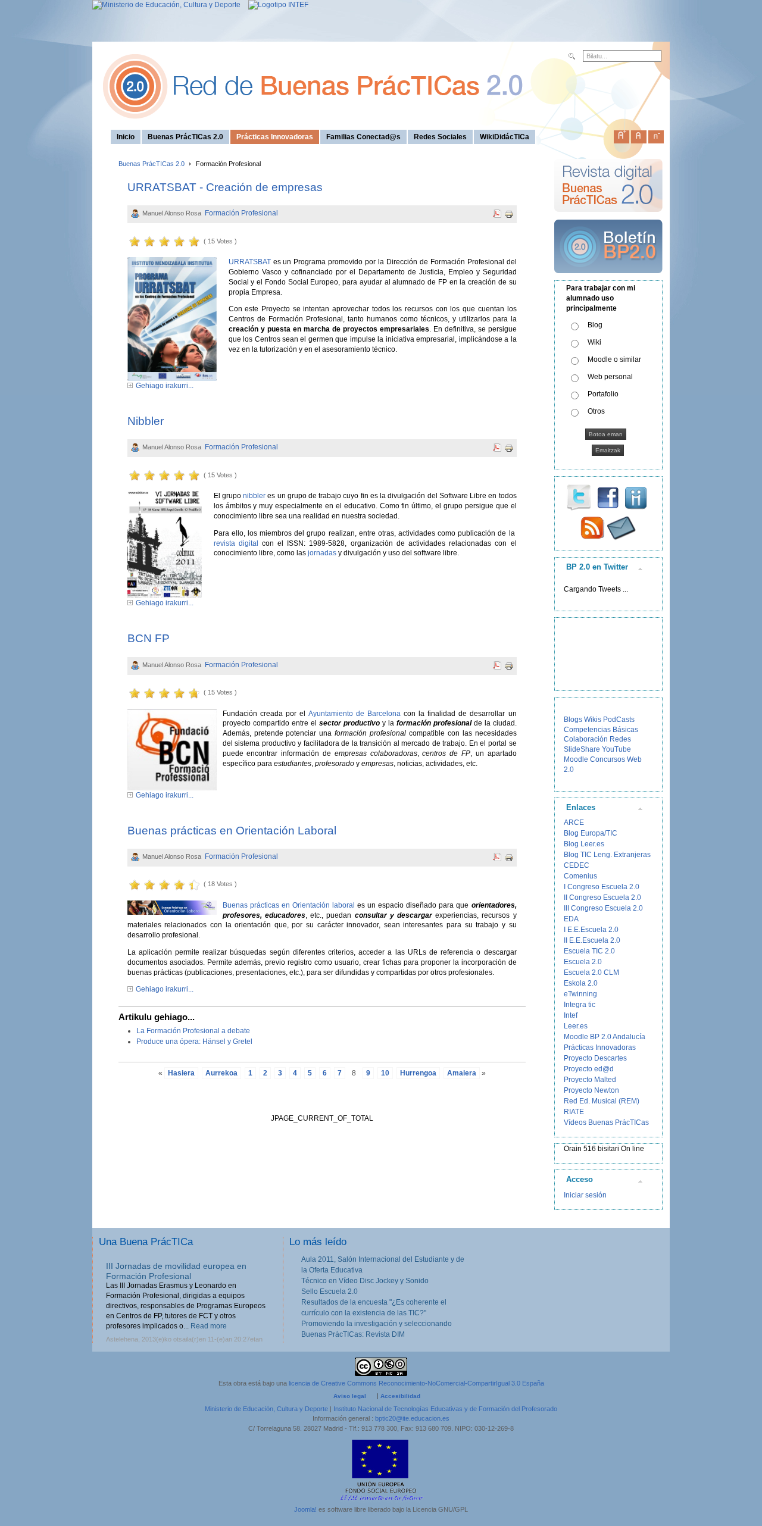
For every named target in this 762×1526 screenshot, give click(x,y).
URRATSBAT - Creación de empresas (225, 187)
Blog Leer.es (584, 844)
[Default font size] (639, 134)
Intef (570, 1015)
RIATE (574, 1112)
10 (385, 1073)
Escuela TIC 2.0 (589, 951)
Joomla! (305, 1509)
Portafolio (603, 394)
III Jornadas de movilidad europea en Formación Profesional (176, 1271)
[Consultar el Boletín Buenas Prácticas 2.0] (608, 278)
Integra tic (579, 1004)
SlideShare (582, 749)
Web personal (610, 377)
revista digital (236, 543)
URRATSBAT (250, 262)
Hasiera (181, 1073)
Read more (208, 1326)
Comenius (580, 876)
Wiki (594, 342)
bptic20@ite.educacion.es (412, 1418)
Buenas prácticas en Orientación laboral (289, 905)
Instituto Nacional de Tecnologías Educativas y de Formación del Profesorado (445, 1408)
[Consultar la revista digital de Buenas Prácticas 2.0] (608, 217)
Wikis (592, 719)
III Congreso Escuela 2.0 (603, 908)
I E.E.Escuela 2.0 (591, 929)
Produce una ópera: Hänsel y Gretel (194, 1041)
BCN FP (148, 638)
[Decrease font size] (656, 134)
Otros (596, 411)
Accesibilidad (400, 1396)
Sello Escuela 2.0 (329, 1291)
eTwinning (580, 994)
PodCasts (619, 719)
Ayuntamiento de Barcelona (354, 713)
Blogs (573, 719)
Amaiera (461, 1073)
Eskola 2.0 (581, 983)
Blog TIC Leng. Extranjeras (607, 854)
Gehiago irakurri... (164, 386)
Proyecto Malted (590, 1079)
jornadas (322, 553)
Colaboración (586, 739)
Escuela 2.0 (583, 962)
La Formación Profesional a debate (193, 1031)
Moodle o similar (614, 359)
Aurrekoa (221, 1073)
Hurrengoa (418, 1073)
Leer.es (576, 1026)
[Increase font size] (621, 134)
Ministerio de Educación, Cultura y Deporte (266, 1408)
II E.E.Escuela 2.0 (592, 940)
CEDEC (576, 865)
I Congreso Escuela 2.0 (601, 887)
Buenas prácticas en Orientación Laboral (231, 830)
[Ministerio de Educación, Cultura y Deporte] (166, 5)
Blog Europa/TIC (590, 833)
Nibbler (145, 421)
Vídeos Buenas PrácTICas (606, 1122)
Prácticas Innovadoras (600, 1047)
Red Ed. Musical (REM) (601, 1101)
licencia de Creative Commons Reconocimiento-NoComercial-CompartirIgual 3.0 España (416, 1383)
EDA (571, 919)
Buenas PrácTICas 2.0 (151, 163)
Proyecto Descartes (595, 1058)
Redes (620, 739)
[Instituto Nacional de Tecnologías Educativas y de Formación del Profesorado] (275, 5)
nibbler (254, 496)
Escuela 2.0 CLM (591, 972)
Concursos (607, 759)
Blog (595, 325)
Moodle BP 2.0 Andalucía (604, 1037)
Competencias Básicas (601, 730)
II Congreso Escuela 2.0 (602, 897)
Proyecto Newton (591, 1090)
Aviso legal (349, 1396)
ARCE (574, 822)
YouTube (616, 749)
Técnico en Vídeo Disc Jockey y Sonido (365, 1281)
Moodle (576, 759)
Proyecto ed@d (589, 1069)
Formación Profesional (241, 213)
